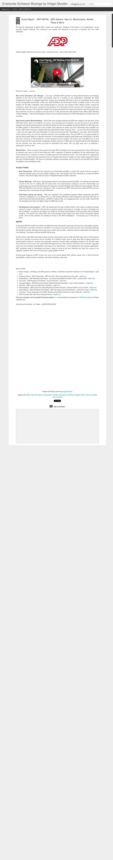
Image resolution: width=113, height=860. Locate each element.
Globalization (47, 395)
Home (15, 9)
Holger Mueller (67, 391)
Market (55, 395)
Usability (94, 395)
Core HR (34, 395)
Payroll (87, 395)
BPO (28, 395)
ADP (24, 395)
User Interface (57, 397)
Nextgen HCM (79, 395)
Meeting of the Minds (66, 395)
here (20, 274)
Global (40, 395)
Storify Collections (25, 9)
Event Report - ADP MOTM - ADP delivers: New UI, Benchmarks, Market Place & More (57, 21)
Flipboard (83, 297)
